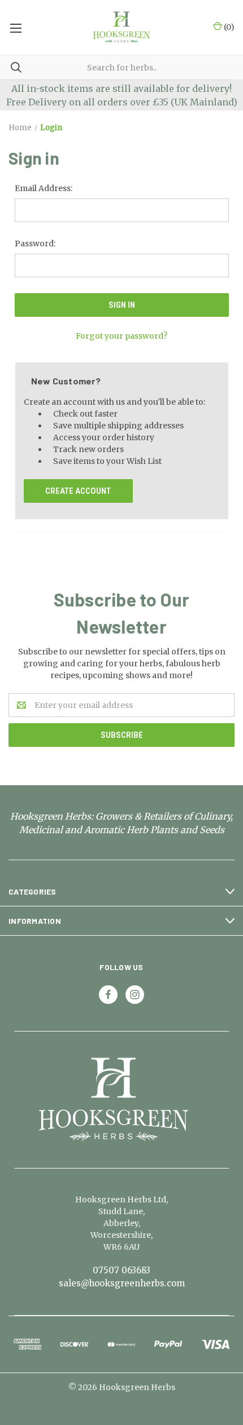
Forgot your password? (121, 336)
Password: (35, 243)
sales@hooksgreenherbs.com (122, 1283)
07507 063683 (121, 1270)
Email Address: (43, 188)
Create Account (78, 491)
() (228, 27)
